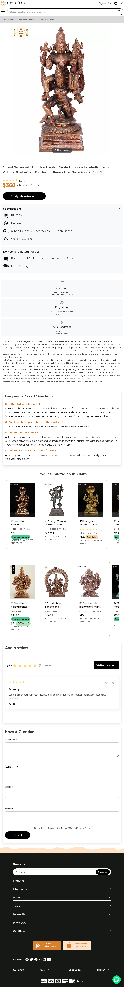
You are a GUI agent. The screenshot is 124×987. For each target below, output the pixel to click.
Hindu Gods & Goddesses (27, 20)
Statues (12, 20)
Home (5, 20)
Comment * (12, 739)
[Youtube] (49, 959)
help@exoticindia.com (77, 426)
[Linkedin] (44, 959)
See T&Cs (68, 295)
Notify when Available (24, 196)
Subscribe (102, 872)
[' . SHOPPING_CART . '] (116, 3)
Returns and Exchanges (27, 258)
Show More (14, 698)
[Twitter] (31, 959)
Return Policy (65, 444)
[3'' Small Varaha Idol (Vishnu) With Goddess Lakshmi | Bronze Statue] (90, 598)
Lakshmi (51, 20)
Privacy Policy (83, 828)
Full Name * (11, 766)
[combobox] (61, 11)
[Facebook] (27, 959)
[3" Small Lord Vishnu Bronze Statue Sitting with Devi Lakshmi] (22, 598)
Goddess (42, 20)
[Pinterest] (35, 959)
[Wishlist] (110, 3)
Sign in (102, 3)
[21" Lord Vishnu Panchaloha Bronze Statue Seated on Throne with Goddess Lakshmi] (56, 598)
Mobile (9, 808)
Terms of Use (66, 828)
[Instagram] (40, 959)
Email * (9, 786)
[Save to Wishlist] (95, 172)
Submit (17, 835)
